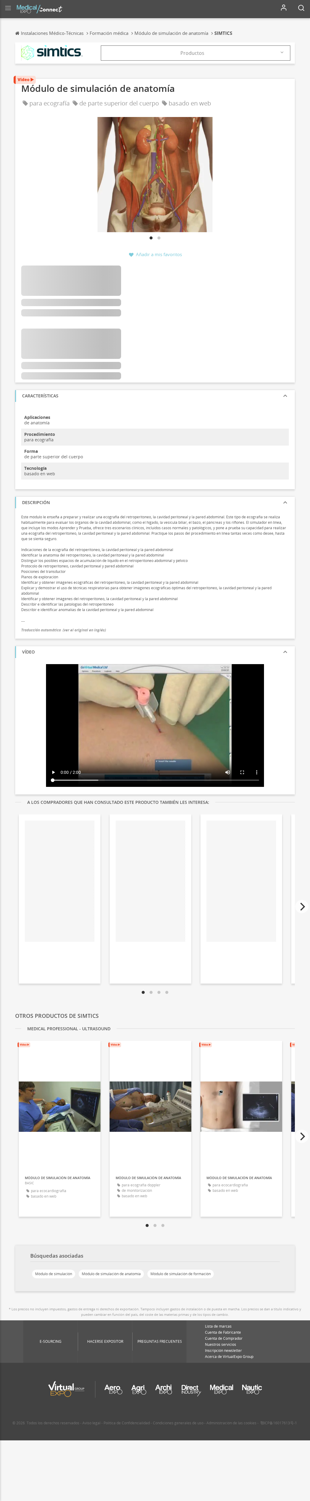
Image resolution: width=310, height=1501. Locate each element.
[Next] (301, 906)
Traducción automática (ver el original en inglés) (63, 630)
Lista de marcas (218, 1326)
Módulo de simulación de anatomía (111, 1273)
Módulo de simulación (53, 1273)
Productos (192, 53)
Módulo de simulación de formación (180, 1273)
